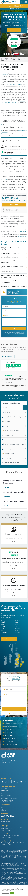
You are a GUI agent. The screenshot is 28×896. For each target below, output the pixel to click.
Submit (14, 709)
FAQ (2, 807)
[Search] (24, 407)
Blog (2, 809)
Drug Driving (3, 793)
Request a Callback (14, 204)
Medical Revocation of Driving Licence (9, 798)
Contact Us (3, 810)
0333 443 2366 (14, 301)
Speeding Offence (5, 788)
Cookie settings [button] (5, 893)
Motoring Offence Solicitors (7, 800)
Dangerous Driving (5, 790)
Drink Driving (3, 792)
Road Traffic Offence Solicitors (7, 801)
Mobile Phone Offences (6, 795)
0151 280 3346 (23, 231)
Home (2, 58)
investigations (4, 179)
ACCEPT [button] (12, 893)
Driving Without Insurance (6, 797)
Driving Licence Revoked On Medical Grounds (14, 58)
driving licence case (22, 236)
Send (14, 328)
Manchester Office (6, 841)
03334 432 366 (16, 678)
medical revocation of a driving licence (13, 84)
